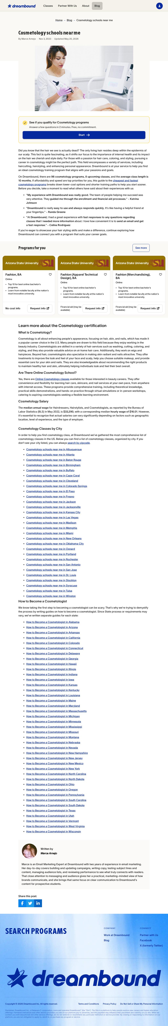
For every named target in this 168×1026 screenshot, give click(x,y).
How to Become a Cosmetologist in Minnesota (53, 721)
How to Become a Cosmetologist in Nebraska (53, 742)
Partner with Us (149, 935)
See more (141, 247)
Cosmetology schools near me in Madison (51, 522)
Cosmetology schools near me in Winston (51, 595)
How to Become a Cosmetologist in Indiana (51, 674)
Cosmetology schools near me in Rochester (52, 559)
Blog (97, 5)
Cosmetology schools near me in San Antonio (53, 564)
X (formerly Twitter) (151, 945)
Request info (38, 308)
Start (82, 134)
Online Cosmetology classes (52, 379)
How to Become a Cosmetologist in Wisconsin (53, 831)
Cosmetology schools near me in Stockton (51, 580)
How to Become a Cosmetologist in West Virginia (55, 826)
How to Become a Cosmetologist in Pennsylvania (55, 794)
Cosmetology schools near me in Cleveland (52, 480)
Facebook (146, 940)
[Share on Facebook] (22, 903)
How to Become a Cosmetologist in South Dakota (55, 805)
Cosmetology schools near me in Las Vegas (52, 517)
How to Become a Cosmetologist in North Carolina (56, 773)
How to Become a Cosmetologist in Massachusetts (56, 711)
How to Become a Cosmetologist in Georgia (52, 658)
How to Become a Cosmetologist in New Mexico (54, 763)
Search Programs (36, 931)
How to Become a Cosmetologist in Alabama (52, 622)
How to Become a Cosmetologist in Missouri (52, 731)
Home (59, 20)
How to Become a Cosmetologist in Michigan (53, 716)
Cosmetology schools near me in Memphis (51, 527)
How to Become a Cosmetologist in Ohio (50, 784)
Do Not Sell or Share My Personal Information (141, 1004)
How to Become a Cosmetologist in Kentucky (52, 690)
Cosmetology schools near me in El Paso (50, 491)
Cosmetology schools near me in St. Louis (51, 575)
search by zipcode (79, 442)
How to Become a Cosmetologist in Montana (52, 737)
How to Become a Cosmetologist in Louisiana (53, 695)
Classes (48, 5)
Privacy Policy (109, 1004)
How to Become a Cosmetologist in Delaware (53, 653)
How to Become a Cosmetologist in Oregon (52, 789)
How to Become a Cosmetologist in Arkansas (53, 632)
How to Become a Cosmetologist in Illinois (51, 669)
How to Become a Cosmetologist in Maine (51, 700)
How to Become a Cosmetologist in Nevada (52, 747)
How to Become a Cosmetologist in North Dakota (55, 779)
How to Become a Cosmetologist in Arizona (52, 627)
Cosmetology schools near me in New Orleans (54, 538)
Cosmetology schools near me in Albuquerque (54, 449)
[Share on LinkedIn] (38, 903)
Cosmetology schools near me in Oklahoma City (55, 543)
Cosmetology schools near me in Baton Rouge (53, 459)
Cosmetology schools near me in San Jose (51, 569)
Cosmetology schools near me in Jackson (51, 501)
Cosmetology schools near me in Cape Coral (53, 475)
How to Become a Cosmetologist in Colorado (53, 642)
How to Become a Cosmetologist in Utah (50, 815)
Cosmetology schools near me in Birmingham (53, 465)
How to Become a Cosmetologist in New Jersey (54, 758)
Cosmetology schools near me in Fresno (50, 496)
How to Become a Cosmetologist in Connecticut (54, 648)
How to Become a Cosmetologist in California (53, 637)
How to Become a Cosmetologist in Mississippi (54, 726)
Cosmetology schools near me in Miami (49, 533)
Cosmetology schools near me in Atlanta (50, 454)
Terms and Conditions (88, 1004)
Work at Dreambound (116, 935)
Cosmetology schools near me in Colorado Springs (56, 486)
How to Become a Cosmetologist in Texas (50, 810)
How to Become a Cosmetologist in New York (53, 768)
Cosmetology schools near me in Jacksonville (53, 506)
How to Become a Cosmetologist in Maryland (53, 705)
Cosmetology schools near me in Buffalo (50, 470)
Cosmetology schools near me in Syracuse (51, 585)
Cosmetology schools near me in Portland (51, 554)
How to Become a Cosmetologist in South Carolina (56, 800)
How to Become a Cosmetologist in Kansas (51, 684)
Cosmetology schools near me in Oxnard (50, 548)
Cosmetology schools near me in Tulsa (49, 590)
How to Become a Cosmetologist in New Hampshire (57, 752)
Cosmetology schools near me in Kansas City (53, 512)
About (85, 5)
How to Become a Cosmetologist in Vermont (52, 820)
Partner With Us (67, 5)
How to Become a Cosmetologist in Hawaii (51, 663)
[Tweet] (30, 903)
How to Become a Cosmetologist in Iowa (50, 679)
